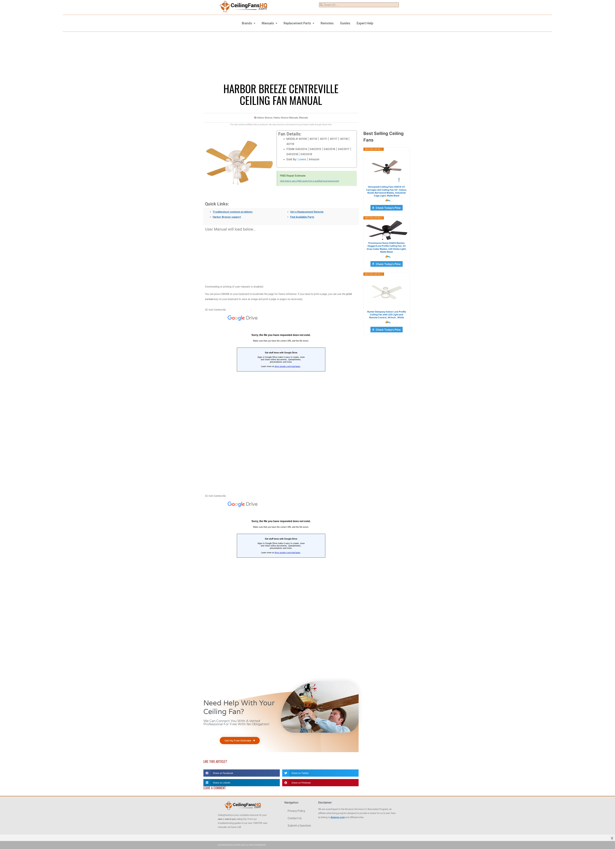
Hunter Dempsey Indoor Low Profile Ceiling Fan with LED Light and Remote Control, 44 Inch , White (386, 314)
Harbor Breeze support (227, 217)
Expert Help (365, 23)
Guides (345, 23)
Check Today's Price (388, 207)
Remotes (327, 23)
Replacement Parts (297, 23)
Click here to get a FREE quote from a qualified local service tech (309, 181)
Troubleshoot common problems (233, 211)
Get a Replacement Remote (307, 211)
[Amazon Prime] (386, 200)
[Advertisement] (281, 256)
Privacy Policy (296, 810)
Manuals (268, 23)
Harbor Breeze (264, 117)
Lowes (302, 159)
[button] (240, 740)
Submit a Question (299, 825)
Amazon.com (338, 817)
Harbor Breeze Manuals (285, 117)
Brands (247, 23)
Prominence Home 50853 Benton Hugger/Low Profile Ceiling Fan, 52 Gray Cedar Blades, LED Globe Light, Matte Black (386, 247)
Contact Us (295, 818)
